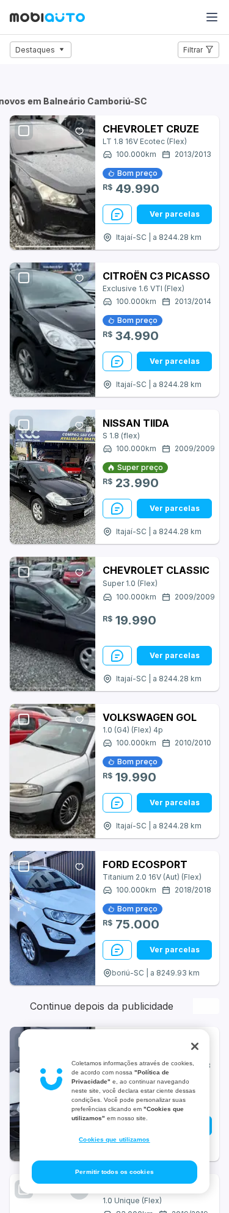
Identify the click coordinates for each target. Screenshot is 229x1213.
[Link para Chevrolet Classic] (52, 624)
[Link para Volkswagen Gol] (52, 771)
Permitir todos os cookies (114, 1171)
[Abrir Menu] (212, 17)
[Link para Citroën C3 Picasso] (52, 330)
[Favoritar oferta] (79, 131)
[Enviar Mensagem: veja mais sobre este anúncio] (117, 214)
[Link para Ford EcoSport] (52, 918)
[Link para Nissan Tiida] (52, 477)
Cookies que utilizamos (114, 1139)
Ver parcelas (175, 214)
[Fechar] (194, 1046)
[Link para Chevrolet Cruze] (52, 182)
